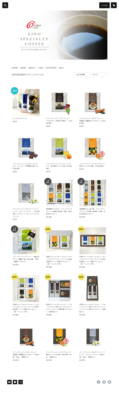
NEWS (23, 68)
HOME (15, 68)
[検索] (5, 5)
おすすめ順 (81, 74)
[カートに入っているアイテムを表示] (114, 5)
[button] (104, 5)
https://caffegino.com (109, 382)
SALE (61, 68)
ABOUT (32, 68)
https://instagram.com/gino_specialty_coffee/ (104, 382)
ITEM (40, 68)
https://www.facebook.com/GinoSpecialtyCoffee (98, 382)
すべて (95, 74)
